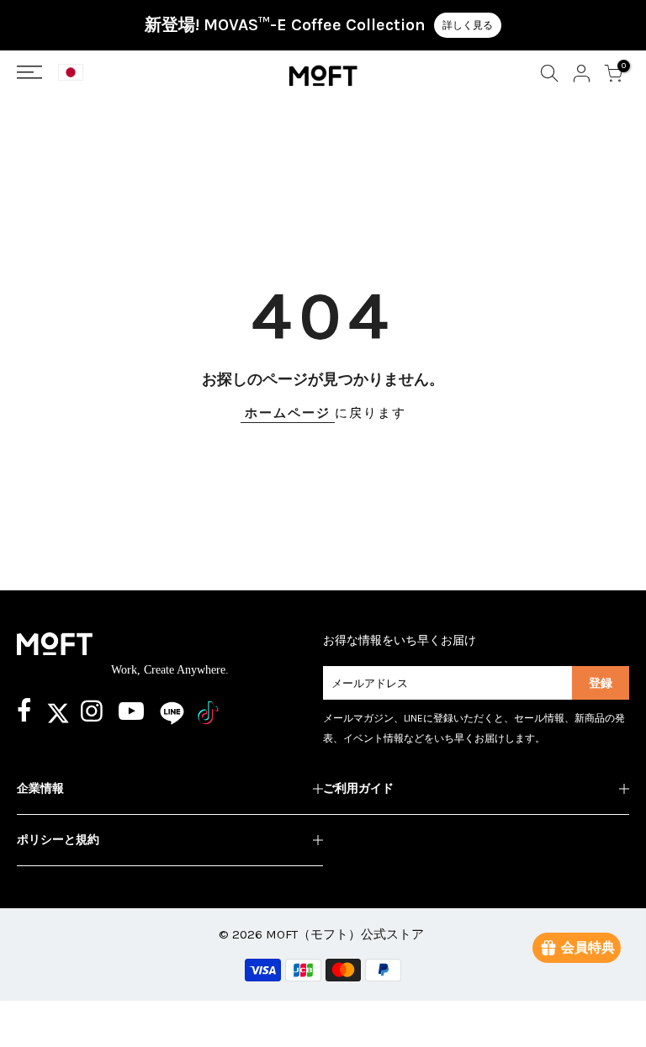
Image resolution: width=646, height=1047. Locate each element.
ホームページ (288, 412)
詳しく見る (467, 25)
